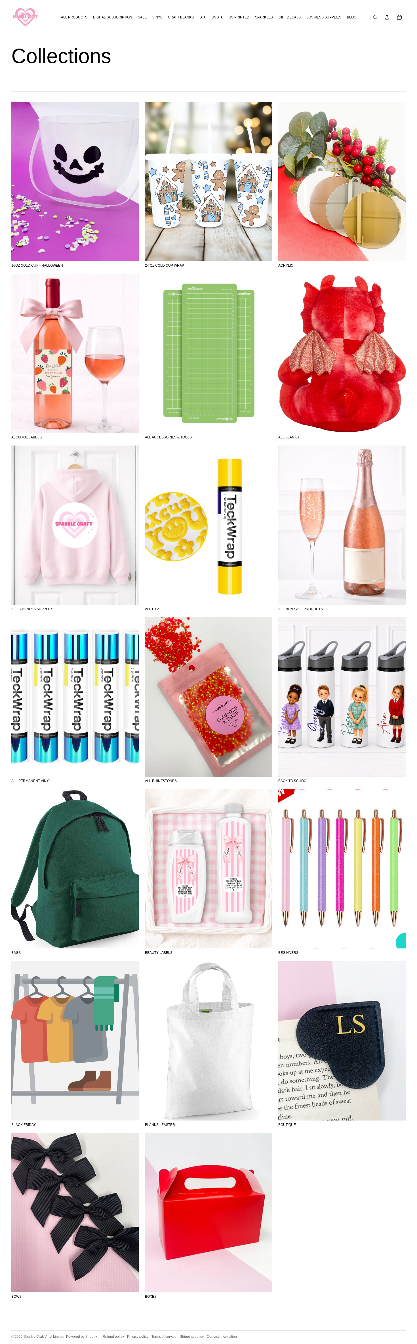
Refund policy (113, 1337)
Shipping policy (192, 1337)
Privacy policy (137, 1337)
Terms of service (163, 1337)
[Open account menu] (387, 17)
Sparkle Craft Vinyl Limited (44, 1337)
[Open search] (375, 17)
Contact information (222, 1337)
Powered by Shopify (81, 1337)
